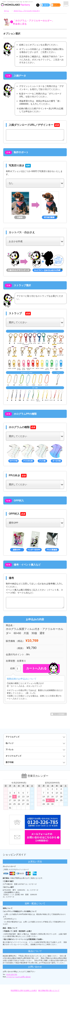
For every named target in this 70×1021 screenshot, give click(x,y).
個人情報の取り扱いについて (48, 990)
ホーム (6, 11)
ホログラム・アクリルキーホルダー (27, 11)
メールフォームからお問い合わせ (18, 977)
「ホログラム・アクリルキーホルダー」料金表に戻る (33, 22)
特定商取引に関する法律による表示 (24, 990)
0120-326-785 (11, 974)
